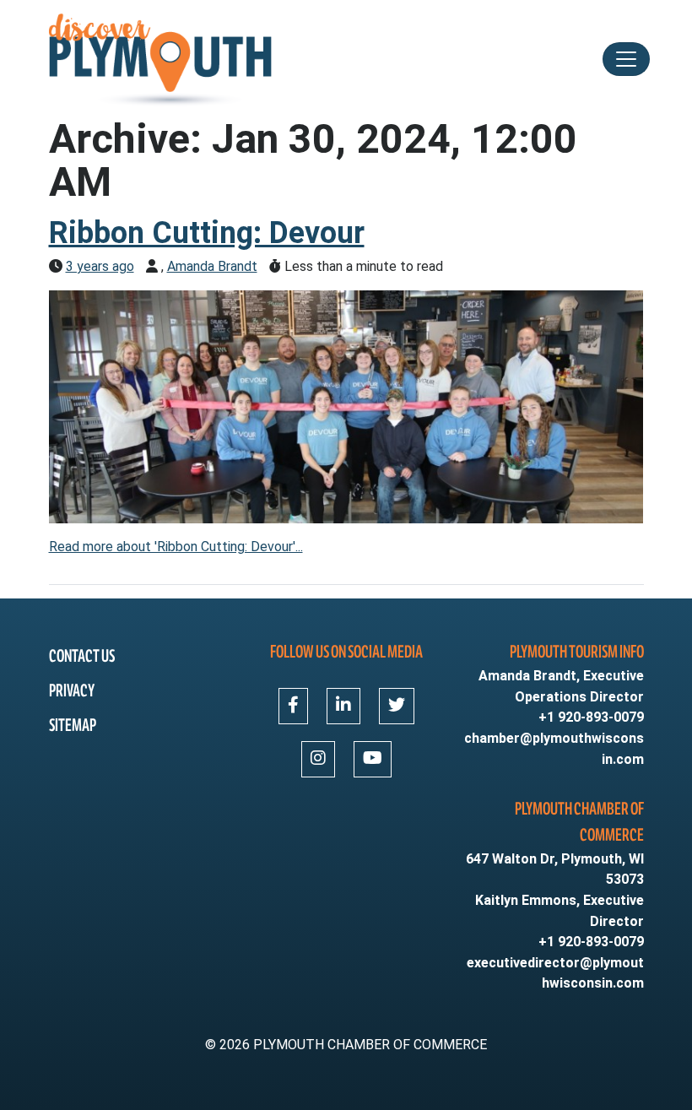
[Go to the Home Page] (162, 59)
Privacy (72, 690)
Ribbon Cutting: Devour (207, 233)
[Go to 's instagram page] (318, 759)
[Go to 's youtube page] (373, 759)
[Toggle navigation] (626, 59)
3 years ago (100, 266)
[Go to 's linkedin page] (343, 706)
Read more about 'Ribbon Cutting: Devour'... (176, 547)
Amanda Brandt (212, 266)
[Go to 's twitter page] (396, 706)
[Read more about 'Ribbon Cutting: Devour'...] (346, 406)
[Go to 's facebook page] (293, 706)
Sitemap (72, 725)
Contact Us (82, 656)
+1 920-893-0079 (591, 717)
